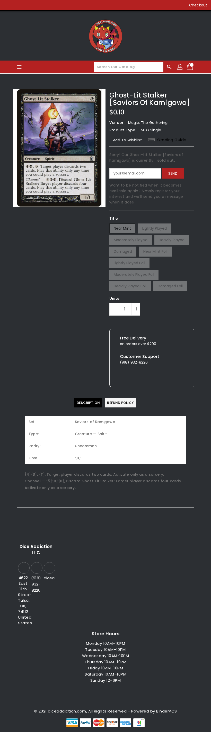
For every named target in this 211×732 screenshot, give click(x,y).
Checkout (198, 5)
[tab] (88, 402)
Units (114, 298)
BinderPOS (166, 711)
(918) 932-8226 (36, 584)
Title (113, 218)
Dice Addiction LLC (36, 549)
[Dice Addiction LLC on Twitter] (18, 5)
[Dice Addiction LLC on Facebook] (8, 5)
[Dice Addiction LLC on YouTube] (37, 5)
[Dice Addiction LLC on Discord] (47, 5)
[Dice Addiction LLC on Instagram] (28, 5)
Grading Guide (172, 139)
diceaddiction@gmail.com (49, 578)
